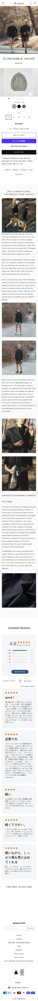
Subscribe (31, 928)
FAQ (18, 946)
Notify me (19, 152)
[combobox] (28, 686)
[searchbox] (10, 681)
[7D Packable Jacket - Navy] (10, 912)
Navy (24, 106)
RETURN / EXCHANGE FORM (19, 942)
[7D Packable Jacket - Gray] (6, 912)
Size (19, 113)
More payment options (19, 146)
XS (8, 117)
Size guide (19, 123)
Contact (19, 939)
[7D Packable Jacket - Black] (8, 912)
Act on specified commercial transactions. (19, 961)
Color (18, 102)
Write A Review (19, 672)
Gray (14, 106)
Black (19, 106)
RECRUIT (19, 950)
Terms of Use (19, 957)
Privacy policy (19, 954)
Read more (9, 777)
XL (29, 117)
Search (19, 935)
